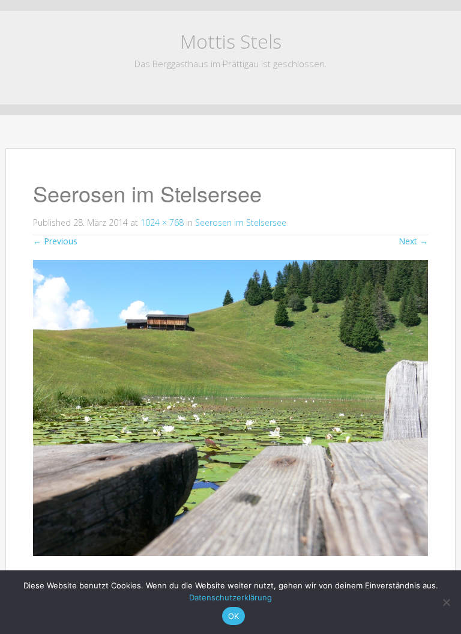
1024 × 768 (162, 222)
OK (234, 616)
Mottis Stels (231, 41)
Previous (55, 241)
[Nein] (446, 602)
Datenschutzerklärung (230, 597)
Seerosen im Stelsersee (240, 222)
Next (413, 241)
